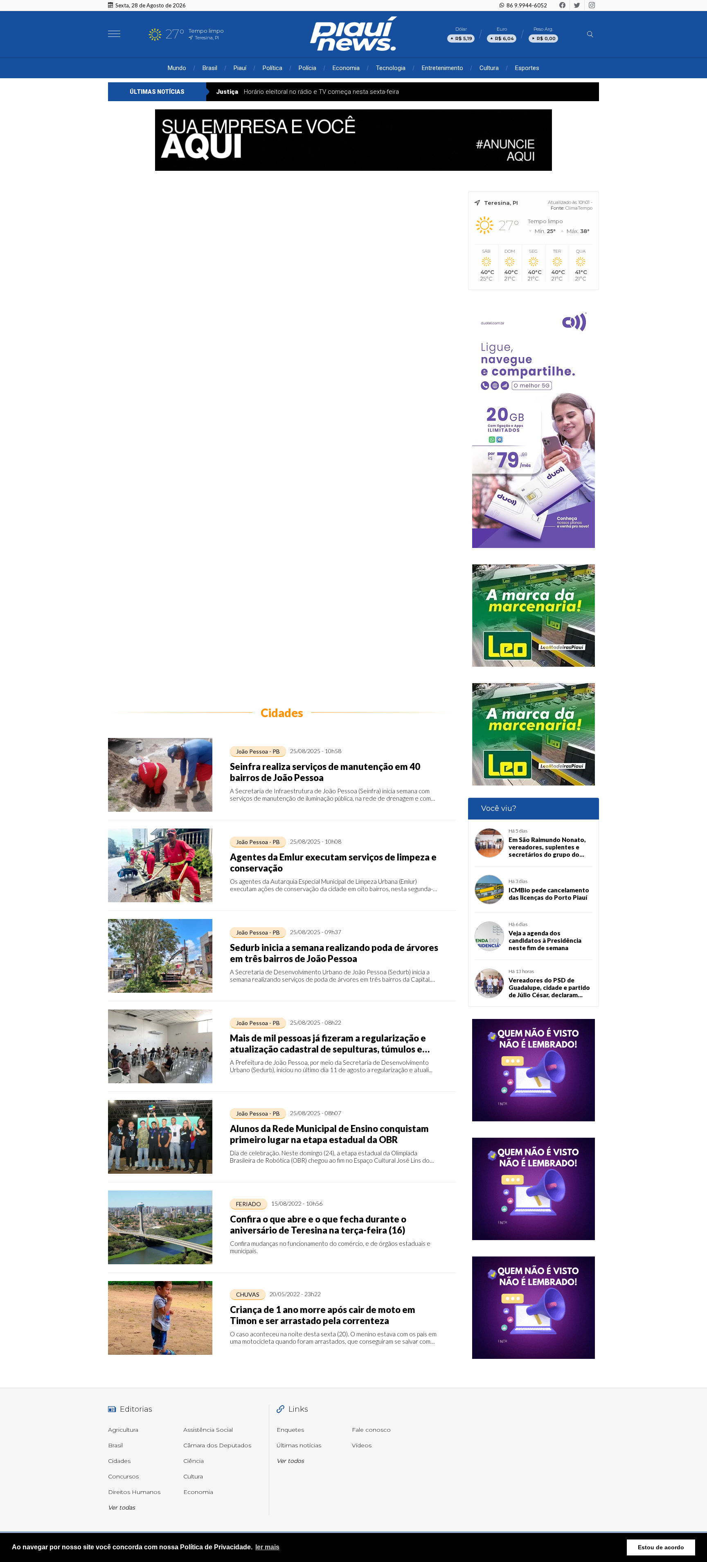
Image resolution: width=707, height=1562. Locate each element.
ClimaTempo (578, 208)
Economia (346, 68)
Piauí (240, 68)
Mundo (177, 68)
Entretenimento (442, 68)
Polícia (307, 68)
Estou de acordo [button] (661, 1547)
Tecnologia (390, 68)
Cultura (489, 68)
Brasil (210, 68)
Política (272, 68)
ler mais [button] (267, 1547)
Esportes (527, 68)
